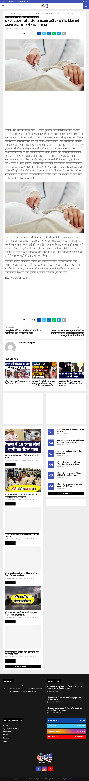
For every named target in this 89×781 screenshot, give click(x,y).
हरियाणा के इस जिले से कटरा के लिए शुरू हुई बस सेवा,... (22, 535)
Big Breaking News (10, 17)
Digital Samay (70, 779)
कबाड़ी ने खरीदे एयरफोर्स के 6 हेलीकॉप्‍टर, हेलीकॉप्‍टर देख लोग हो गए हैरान (23, 331)
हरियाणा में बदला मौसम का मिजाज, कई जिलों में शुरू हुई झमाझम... (21, 613)
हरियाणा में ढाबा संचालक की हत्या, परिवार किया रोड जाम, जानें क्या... (21, 574)
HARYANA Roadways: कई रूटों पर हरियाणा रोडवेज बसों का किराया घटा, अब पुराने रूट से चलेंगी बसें (67, 333)
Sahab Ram (11, 500)
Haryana (25, 17)
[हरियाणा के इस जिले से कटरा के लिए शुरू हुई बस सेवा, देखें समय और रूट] (23, 519)
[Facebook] (38, 769)
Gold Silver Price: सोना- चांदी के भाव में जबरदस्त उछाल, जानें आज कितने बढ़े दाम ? (64, 687)
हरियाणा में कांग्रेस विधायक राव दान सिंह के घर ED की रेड (17, 382)
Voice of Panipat (12, 28)
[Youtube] (50, 769)
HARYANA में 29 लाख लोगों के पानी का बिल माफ (22, 456)
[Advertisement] (44, 111)
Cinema (6, 738)
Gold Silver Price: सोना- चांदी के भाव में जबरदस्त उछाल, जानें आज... (21, 496)
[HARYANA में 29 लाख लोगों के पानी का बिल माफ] (23, 441)
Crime (19, 17)
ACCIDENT (7, 725)
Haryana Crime (33, 17)
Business (6, 735)
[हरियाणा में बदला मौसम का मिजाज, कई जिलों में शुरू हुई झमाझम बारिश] (23, 598)
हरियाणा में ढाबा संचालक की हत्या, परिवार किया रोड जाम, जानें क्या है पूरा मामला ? (65, 709)
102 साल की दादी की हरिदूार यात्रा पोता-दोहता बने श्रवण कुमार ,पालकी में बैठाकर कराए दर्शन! (43, 383)
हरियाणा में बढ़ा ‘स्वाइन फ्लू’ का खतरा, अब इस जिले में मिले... (22, 653)
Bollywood (7, 732)
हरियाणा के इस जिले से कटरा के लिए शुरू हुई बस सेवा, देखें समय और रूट (65, 698)
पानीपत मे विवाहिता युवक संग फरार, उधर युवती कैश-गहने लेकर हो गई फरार (70, 383)
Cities (5, 741)
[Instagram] (44, 769)
